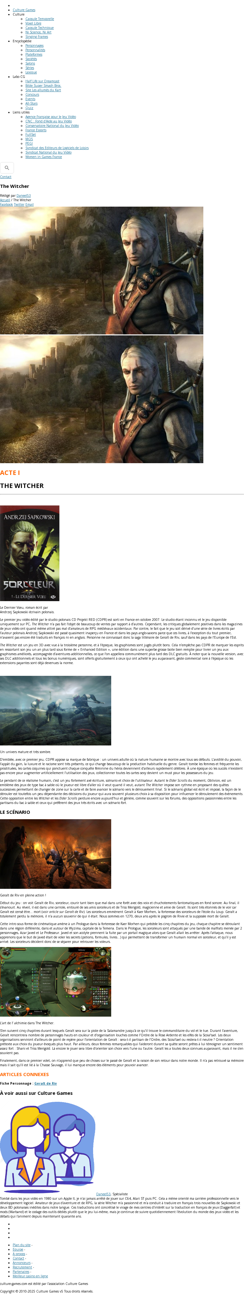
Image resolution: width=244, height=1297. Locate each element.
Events (30, 99)
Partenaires (21, 1271)
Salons (30, 63)
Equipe (18, 1249)
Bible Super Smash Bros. (43, 85)
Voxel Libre (33, 23)
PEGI (29, 143)
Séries (29, 67)
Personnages (34, 45)
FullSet (30, 134)
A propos (19, 1254)
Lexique (31, 72)
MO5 (29, 139)
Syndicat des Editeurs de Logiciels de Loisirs (57, 148)
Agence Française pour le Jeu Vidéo (50, 116)
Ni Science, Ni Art (38, 32)
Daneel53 (24, 195)
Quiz (29, 108)
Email (29, 204)
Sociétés (31, 59)
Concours (32, 94)
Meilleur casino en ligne (30, 1276)
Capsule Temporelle (39, 19)
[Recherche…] (7, 168)
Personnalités (35, 50)
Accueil (5, 200)
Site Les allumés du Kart (43, 90)
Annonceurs (21, 1262)
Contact (5, 177)
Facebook (6, 204)
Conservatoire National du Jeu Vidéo (52, 125)
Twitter (19, 204)
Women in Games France (43, 156)
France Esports (35, 130)
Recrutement (22, 1267)
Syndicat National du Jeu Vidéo (48, 152)
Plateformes (33, 54)
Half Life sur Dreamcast (42, 81)
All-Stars (31, 103)
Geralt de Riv (45, 1083)
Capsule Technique (39, 27)
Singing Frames (36, 36)
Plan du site (21, 1245)
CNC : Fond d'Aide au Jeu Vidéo (48, 121)
